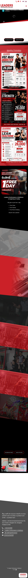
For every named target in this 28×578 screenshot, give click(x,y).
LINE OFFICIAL (19, 39)
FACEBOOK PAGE (9, 39)
